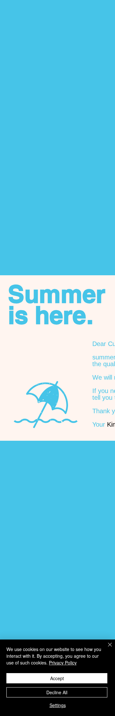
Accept (57, 678)
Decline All (56, 692)
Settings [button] (58, 705)
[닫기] (106, 648)
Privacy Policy (63, 662)
